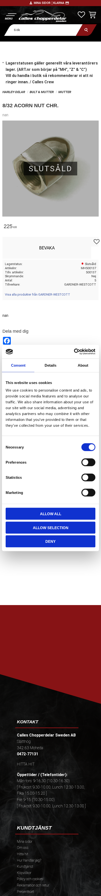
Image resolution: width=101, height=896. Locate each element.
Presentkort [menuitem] (25, 892)
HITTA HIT (26, 764)
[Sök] (86, 30)
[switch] (88, 462)
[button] (10, 16)
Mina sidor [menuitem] (24, 842)
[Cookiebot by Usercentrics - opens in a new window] (73, 352)
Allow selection (50, 527)
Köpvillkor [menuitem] (24, 873)
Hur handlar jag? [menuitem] (29, 860)
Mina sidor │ (43, 3)
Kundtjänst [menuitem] (25, 866)
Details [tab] (50, 365)
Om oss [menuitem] (22, 848)
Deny (50, 541)
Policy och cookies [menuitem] (30, 879)
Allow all (50, 514)
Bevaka (47, 247)
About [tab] (83, 365)
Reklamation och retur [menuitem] (33, 885)
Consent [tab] (18, 365)
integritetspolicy (50, 669)
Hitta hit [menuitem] (22, 854)
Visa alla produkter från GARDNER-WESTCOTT (37, 294)
